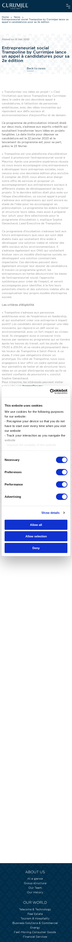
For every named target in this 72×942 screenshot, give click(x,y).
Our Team (35, 887)
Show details (50, 512)
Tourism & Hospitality (35, 918)
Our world (35, 902)
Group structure (35, 883)
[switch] (61, 472)
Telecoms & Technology (35, 909)
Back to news (36, 68)
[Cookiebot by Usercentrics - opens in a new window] (50, 391)
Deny (36, 547)
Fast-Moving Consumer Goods (35, 932)
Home (5, 17)
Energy (35, 927)
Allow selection (36, 536)
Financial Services (35, 936)
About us (35, 872)
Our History (35, 892)
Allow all (36, 524)
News (17, 17)
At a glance (35, 878)
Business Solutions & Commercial (35, 923)
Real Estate (35, 913)
